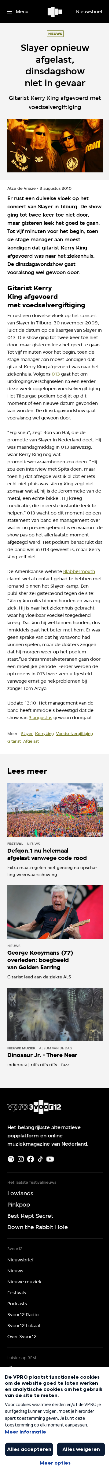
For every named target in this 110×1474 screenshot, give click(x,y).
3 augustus (40, 717)
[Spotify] (11, 1159)
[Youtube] (50, 1159)
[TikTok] (40, 1159)
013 (56, 374)
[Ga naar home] (55, 11)
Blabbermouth (79, 571)
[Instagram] (20, 1159)
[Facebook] (30, 1159)
